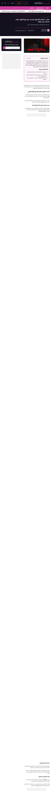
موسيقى (32, 8)
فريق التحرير (43, 29)
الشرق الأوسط (45, 17)
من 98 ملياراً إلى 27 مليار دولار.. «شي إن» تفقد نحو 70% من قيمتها (18, 11)
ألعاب (47, 8)
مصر (42, 17)
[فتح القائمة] (2, 3)
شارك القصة (30, 30)
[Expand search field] (5, 3)
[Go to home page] (42, 3)
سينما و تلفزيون (40, 8)
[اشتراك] (4, 48)
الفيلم (44, 779)
